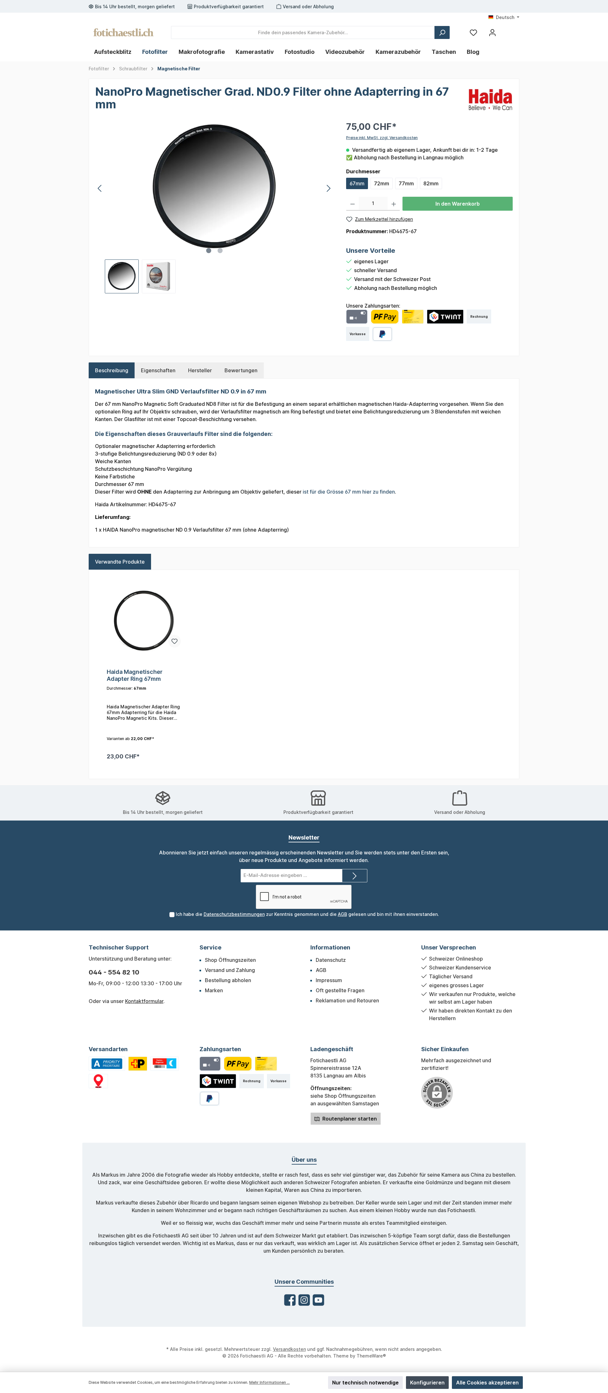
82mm (431, 183)
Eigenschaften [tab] (158, 370)
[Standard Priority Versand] (107, 1064)
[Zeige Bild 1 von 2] (208, 250)
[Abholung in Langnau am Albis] (98, 1081)
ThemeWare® (371, 1355)
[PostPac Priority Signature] (137, 1064)
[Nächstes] (328, 188)
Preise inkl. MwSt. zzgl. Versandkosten (382, 137)
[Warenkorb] (508, 30)
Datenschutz (331, 960)
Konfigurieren (427, 1382)
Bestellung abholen (228, 980)
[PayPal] (382, 334)
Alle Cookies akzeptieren (487, 1382)
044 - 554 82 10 (114, 972)
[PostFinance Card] (413, 317)
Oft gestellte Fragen (340, 990)
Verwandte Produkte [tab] (120, 562)
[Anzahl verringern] (352, 204)
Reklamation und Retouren (347, 1000)
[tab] (112, 370)
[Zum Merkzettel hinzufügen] (174, 641)
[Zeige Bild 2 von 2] (220, 250)
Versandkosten (289, 1349)
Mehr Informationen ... (269, 1382)
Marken (214, 990)
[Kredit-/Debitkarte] (356, 317)
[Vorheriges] (100, 188)
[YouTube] (318, 1300)
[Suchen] (442, 32)
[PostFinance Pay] (385, 317)
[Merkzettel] (473, 32)
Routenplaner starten (349, 1118)
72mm (381, 183)
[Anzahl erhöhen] (393, 204)
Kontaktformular (144, 1001)
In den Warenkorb (457, 204)
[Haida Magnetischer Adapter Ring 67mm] (144, 621)
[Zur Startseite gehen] (123, 32)
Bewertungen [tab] (241, 370)
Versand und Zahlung (230, 970)
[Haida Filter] (490, 99)
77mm (406, 183)
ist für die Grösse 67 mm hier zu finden (349, 492)
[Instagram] (304, 1300)
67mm (357, 183)
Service (210, 947)
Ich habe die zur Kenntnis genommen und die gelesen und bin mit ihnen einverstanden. (307, 914)
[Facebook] (290, 1300)
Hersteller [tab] (200, 370)
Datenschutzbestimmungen (234, 914)
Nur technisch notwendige (365, 1382)
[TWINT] (445, 317)
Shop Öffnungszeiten (230, 960)
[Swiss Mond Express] (164, 1064)
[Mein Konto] (492, 32)
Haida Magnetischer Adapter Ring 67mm (134, 675)
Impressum (329, 980)
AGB (342, 914)
